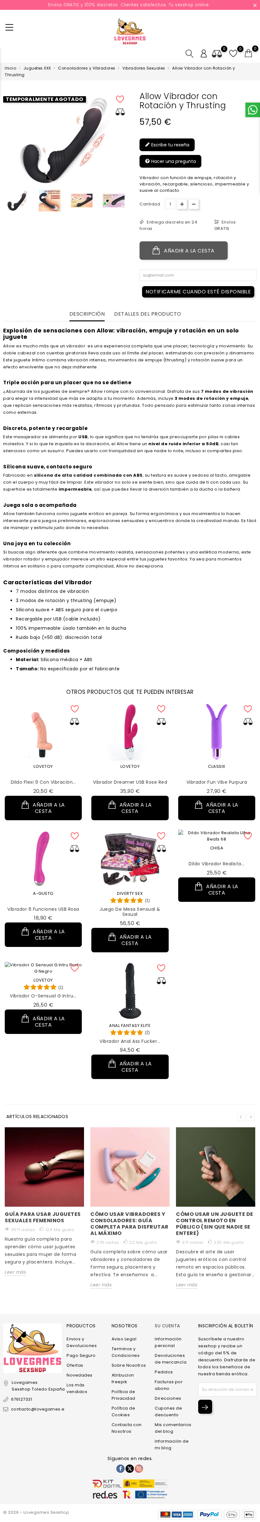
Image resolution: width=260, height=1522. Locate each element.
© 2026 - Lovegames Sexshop (36, 1512)
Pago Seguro (81, 1355)
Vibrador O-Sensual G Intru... (43, 996)
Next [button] (251, 1117)
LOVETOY (43, 766)
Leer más (15, 1272)
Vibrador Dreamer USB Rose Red (130, 782)
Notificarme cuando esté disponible (198, 291)
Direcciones (168, 1398)
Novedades (80, 1375)
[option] (17, 200)
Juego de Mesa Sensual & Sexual (130, 912)
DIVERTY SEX (130, 893)
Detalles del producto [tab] (147, 314)
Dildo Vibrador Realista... (216, 864)
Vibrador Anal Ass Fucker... (130, 1041)
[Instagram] (139, 1469)
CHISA (217, 848)
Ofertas (75, 1365)
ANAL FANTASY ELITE (130, 1025)
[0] (248, 53)
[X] (130, 1469)
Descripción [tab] (87, 314)
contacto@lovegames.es (39, 1409)
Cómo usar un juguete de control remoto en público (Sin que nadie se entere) (214, 1223)
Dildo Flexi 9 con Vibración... (43, 782)
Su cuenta (167, 1326)
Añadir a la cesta (189, 250)
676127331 (21, 1399)
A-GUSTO (43, 893)
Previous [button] (6, 202)
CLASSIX (216, 766)
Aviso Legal (124, 1339)
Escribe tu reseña (169, 145)
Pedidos (164, 1372)
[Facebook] (120, 1469)
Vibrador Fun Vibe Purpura (216, 782)
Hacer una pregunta (173, 161)
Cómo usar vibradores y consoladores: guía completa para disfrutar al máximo (129, 1223)
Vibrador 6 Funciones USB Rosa (43, 909)
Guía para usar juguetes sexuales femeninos (43, 1217)
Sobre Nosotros (129, 1365)
